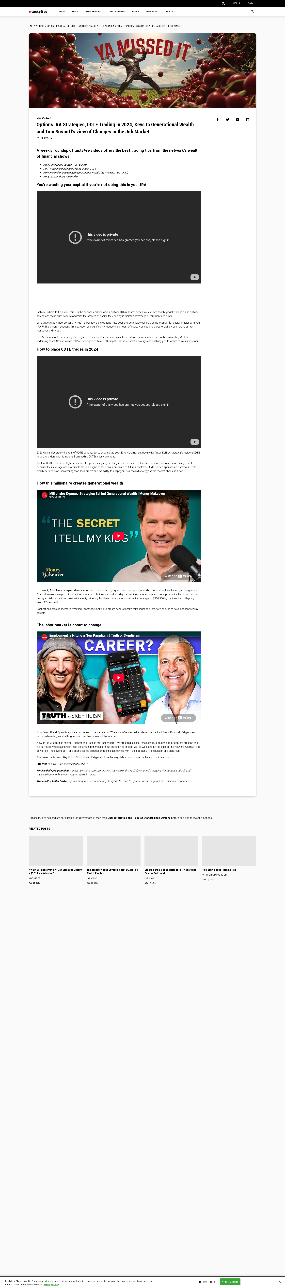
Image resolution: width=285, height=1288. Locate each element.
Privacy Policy (51, 1284)
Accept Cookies (230, 1281)
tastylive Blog (36, 26)
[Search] (252, 12)
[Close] (279, 1281)
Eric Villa (47, 138)
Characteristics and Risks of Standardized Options (139, 818)
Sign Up (236, 3)
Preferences (208, 1281)
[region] (142, 1282)
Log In (250, 3)
